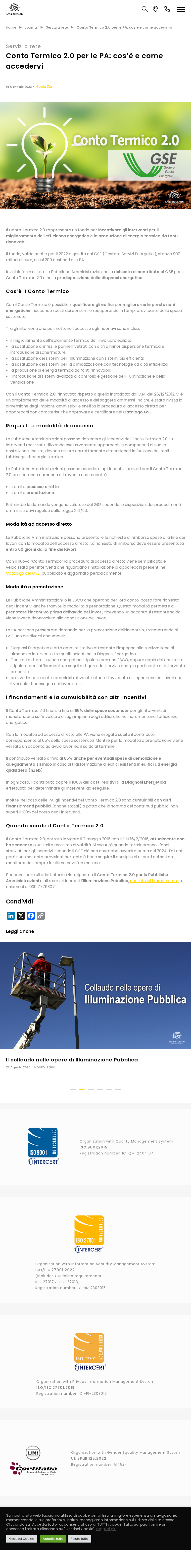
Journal (31, 27)
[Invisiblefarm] (14, 9)
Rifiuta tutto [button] (79, 1538)
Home (11, 27)
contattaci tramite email (154, 881)
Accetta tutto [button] (53, 1538)
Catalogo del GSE (23, 573)
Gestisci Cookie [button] (21, 1538)
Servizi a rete (57, 27)
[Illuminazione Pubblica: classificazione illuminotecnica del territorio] (95, 995)
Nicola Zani (45, 86)
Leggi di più (106, 1529)
